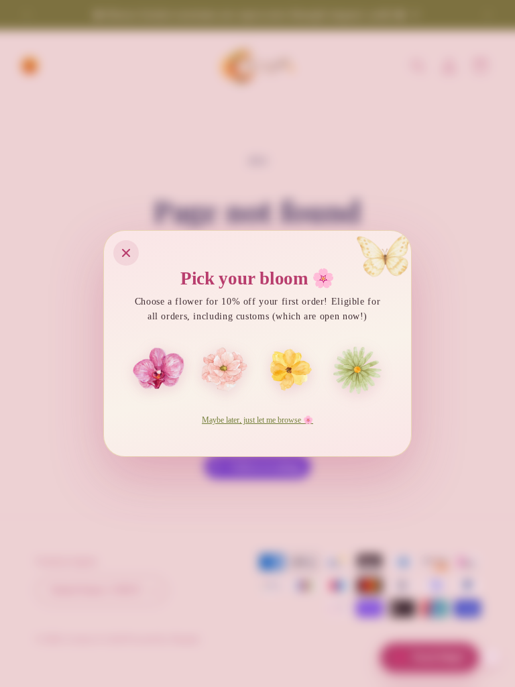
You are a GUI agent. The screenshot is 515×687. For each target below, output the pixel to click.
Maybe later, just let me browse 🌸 (257, 420)
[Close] (126, 253)
